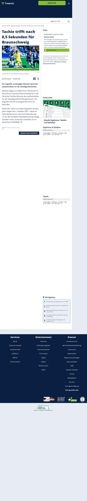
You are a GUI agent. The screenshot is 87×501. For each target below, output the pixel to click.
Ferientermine (15, 349)
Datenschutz (71, 354)
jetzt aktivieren (51, 50)
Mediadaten (72, 378)
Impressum (72, 349)
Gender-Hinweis (72, 370)
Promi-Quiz (43, 354)
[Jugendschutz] (43, 408)
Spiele (43, 358)
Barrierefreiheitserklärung (72, 345)
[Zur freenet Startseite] (7, 2)
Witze (43, 370)
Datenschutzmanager (72, 358)
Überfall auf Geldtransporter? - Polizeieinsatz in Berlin (57, 306)
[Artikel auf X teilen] (38, 78)
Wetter (15, 358)
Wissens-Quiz (43, 366)
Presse (72, 374)
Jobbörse (15, 354)
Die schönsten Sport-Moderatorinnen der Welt (57, 301)
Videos (43, 362)
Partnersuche (15, 362)
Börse (15, 341)
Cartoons (43, 341)
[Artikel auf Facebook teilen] (34, 78)
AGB (71, 366)
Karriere (72, 382)
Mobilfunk (52, 3)
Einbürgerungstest (43, 345)
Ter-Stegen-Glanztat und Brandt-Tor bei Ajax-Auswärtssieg (57, 315)
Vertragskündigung (72, 386)
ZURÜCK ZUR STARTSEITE (29, 133)
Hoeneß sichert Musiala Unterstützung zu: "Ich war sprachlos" (57, 310)
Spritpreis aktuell (15, 345)
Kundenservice (72, 341)
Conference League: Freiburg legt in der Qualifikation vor (55, 320)
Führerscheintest (43, 349)
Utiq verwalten (72, 362)
